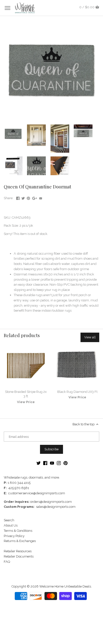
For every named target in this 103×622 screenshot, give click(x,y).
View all (90, 337)
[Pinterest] (66, 463)
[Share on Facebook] (18, 197)
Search (9, 520)
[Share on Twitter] (23, 197)
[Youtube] (52, 463)
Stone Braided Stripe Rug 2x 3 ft (26, 394)
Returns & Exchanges (20, 541)
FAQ (7, 562)
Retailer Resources (18, 551)
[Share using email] (40, 197)
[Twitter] (38, 463)
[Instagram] (59, 463)
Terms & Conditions (18, 531)
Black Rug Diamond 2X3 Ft (77, 392)
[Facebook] (45, 463)
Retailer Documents (19, 556)
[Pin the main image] (28, 197)
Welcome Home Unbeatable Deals (65, 586)
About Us (11, 525)
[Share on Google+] (34, 197)
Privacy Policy (14, 536)
